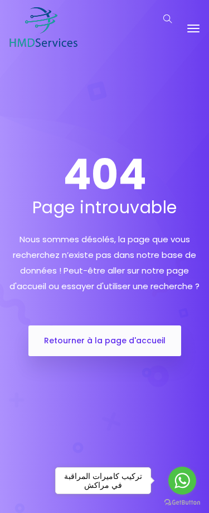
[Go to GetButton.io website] (182, 501)
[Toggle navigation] (193, 28)
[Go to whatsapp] (182, 481)
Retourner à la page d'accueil (105, 340)
